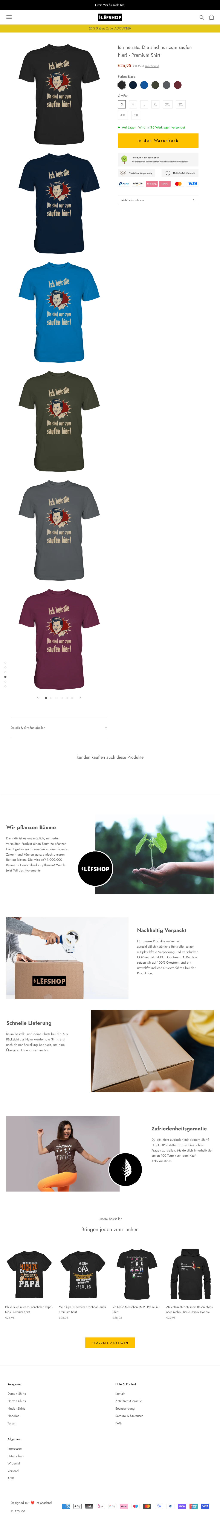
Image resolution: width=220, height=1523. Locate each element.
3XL (180, 104)
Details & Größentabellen (28, 727)
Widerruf (14, 1463)
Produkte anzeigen (110, 1343)
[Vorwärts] (80, 698)
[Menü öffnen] (9, 17)
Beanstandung (125, 1408)
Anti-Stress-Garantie (128, 1401)
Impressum (15, 1448)
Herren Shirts (17, 1401)
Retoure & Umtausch (129, 1415)
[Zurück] (37, 698)
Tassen (12, 1423)
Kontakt (120, 1393)
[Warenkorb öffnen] (211, 17)
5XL (136, 115)
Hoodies (13, 1415)
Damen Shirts (17, 1393)
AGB (11, 1478)
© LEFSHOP (18, 1511)
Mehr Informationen (133, 200)
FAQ (118, 1423)
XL (155, 104)
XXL (167, 104)
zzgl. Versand (152, 66)
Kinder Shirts (16, 1408)
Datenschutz (16, 1456)
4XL (122, 115)
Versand (13, 1471)
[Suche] (202, 17)
